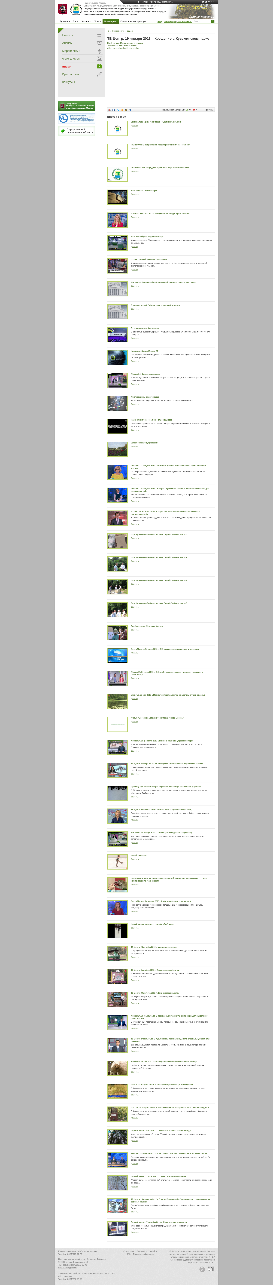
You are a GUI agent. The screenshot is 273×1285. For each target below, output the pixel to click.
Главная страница (108, 31)
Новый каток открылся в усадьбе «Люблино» (152, 924)
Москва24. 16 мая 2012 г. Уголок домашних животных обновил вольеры (164, 1062)
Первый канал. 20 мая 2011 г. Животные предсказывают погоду (161, 1130)
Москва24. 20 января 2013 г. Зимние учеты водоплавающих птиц (161, 832)
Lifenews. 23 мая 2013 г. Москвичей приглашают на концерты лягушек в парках (168, 695)
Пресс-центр (110, 21)
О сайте (153, 1251)
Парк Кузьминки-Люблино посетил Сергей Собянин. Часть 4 (159, 534)
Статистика (128, 1251)
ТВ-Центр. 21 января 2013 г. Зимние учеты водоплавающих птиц (161, 810)
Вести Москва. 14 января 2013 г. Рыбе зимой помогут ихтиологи (161, 901)
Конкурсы (68, 82)
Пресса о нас (71, 74)
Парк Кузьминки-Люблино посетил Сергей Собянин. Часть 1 (159, 557)
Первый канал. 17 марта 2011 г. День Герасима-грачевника (158, 1176)
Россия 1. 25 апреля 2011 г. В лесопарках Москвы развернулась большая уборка (169, 1153)
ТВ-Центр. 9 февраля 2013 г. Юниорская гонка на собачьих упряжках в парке (167, 764)
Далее (134, 125)
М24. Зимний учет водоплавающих (147, 236)
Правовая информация (143, 1254)
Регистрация (170, 22)
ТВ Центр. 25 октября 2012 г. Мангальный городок (154, 947)
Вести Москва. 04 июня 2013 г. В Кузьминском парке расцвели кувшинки (165, 649)
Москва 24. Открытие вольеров (145, 374)
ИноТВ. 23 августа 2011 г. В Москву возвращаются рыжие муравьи (162, 1085)
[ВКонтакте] (113, 110)
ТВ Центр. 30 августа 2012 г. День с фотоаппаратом (155, 993)
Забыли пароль (184, 22)
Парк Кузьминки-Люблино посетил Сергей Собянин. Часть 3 (159, 603)
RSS (128, 1254)
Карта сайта (142, 1251)
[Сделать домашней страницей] (206, 2)
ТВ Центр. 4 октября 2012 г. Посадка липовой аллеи (155, 970)
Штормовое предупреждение (144, 443)
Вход (160, 22)
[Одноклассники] (122, 110)
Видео (66, 66)
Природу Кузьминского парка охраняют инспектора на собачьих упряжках (166, 787)
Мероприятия (71, 50)
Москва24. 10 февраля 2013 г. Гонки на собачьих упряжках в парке (162, 741)
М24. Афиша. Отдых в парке (144, 191)
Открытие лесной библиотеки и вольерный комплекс (156, 305)
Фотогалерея (71, 58)
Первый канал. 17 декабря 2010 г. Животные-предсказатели (159, 1222)
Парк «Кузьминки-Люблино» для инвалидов (151, 420)
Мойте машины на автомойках (145, 397)
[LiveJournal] (130, 110)
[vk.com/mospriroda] (203, 2)
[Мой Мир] (126, 110)
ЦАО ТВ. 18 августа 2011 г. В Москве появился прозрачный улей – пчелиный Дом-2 (170, 1108)
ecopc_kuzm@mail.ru (67, 1268)
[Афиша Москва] (202, 1269)
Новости (67, 35)
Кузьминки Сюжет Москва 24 (144, 351)
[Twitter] (118, 110)
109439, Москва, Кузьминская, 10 (73, 1262)
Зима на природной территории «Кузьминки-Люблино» (156, 122)
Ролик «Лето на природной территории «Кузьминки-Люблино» (160, 168)
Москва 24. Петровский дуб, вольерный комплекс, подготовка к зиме (163, 282)
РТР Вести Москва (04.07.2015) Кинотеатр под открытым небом (160, 213)
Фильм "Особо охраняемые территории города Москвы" (157, 718)
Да (187, 110)
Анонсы (67, 43)
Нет (193, 110)
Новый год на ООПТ (140, 855)
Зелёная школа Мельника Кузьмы (147, 626)
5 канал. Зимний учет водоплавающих (149, 259)
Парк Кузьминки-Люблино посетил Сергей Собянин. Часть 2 (159, 580)
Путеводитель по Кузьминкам (145, 328)
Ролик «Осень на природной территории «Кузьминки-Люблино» (160, 145)
